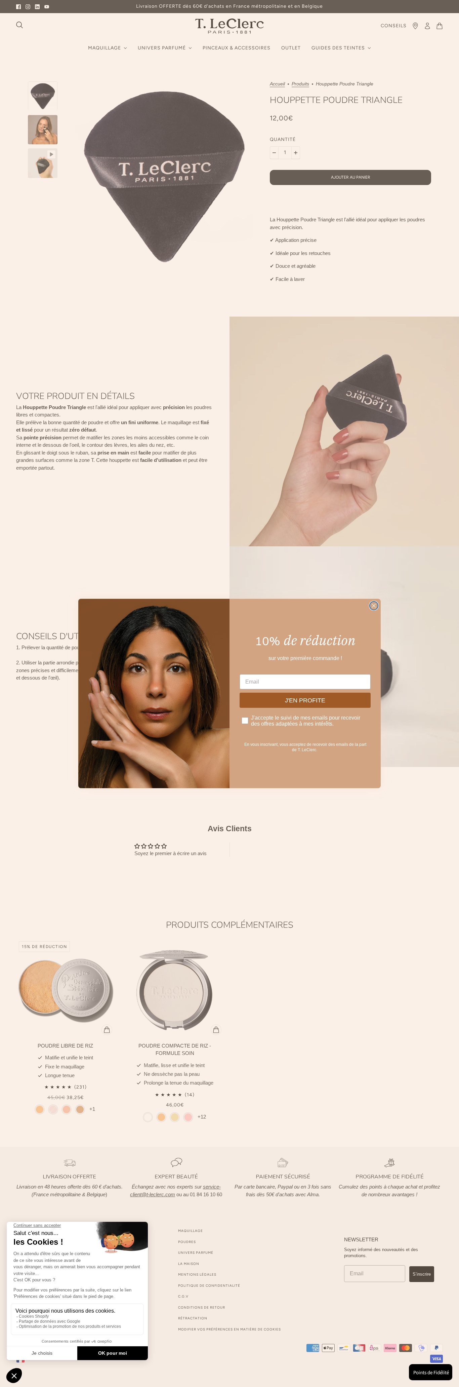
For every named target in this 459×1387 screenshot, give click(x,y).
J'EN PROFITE (305, 700)
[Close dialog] (374, 605)
